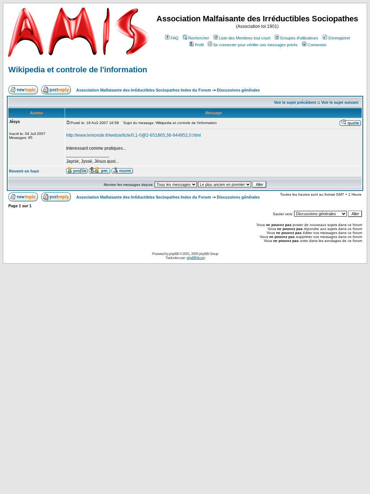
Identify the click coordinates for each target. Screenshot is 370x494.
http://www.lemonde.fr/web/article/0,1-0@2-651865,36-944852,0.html (133, 135)
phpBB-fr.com (196, 258)
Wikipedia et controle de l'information (77, 69)
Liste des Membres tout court (244, 38)
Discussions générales (238, 90)
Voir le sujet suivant (339, 102)
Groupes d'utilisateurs (299, 38)
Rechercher (198, 38)
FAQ (174, 38)
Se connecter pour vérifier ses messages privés (255, 45)
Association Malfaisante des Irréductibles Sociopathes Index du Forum (143, 90)
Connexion (316, 45)
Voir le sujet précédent (295, 102)
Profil (199, 45)
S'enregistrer (339, 38)
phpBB (174, 254)
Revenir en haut (24, 171)
